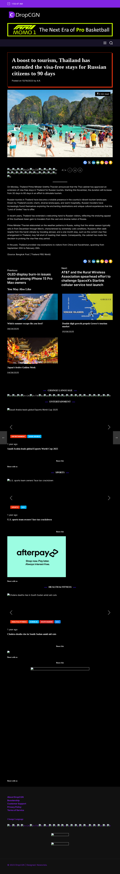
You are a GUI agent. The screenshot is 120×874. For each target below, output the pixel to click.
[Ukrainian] (50, 173)
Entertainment (18, 436)
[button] (11, 427)
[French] (51, 169)
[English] (9, 169)
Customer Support (16, 803)
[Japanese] (31, 173)
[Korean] (41, 169)
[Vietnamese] (22, 173)
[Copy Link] (102, 162)
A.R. (39, 80)
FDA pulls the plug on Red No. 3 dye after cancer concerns (36, 634)
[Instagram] (106, 162)
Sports (15, 507)
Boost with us (12, 467)
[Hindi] (55, 173)
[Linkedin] (93, 162)
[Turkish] (9, 176)
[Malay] (36, 173)
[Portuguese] (13, 173)
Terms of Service (15, 810)
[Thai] (45, 173)
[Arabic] (55, 169)
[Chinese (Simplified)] (25, 169)
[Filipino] (19, 169)
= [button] (80, 170)
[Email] (98, 162)
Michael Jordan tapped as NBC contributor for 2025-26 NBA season (41, 519)
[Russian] (18, 173)
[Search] (111, 43)
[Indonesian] (41, 173)
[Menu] (105, 43)
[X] (89, 162)
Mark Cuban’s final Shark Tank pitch (26, 448)
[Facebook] (85, 162)
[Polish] (27, 173)
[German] (46, 169)
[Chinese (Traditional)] (34, 169)
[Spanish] (14, 169)
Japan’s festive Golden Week (21, 367)
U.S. (30, 436)
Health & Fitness (19, 622)
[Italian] (9, 173)
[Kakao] (110, 162)
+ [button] (75, 170)
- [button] (70, 170)
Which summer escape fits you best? (25, 323)
